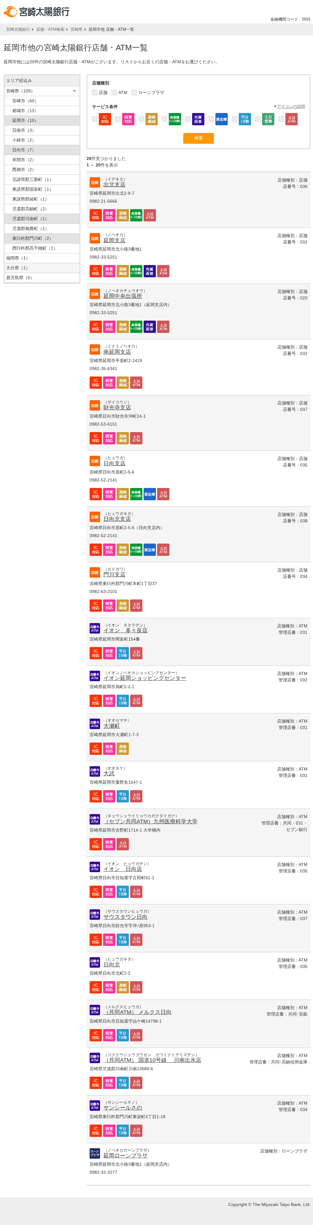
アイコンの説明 (291, 106)
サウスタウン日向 (125, 917)
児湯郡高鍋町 (30, 208)
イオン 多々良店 (125, 630)
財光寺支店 (117, 407)
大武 (108, 774)
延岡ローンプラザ (125, 1156)
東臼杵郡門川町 (32, 238)
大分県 (18, 267)
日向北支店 (117, 519)
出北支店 (114, 184)
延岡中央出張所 (122, 296)
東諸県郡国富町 (32, 189)
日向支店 (114, 463)
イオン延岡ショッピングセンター (144, 678)
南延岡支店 (117, 352)
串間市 (24, 159)
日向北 (111, 965)
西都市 (24, 169)
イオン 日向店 (122, 869)
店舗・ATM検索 (50, 29)
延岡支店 (114, 240)
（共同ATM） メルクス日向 (137, 1012)
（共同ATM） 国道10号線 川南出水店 (152, 1060)
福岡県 (18, 258)
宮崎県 (77, 29)
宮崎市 (25, 100)
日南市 (24, 130)
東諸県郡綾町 (30, 199)
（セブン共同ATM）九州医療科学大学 (150, 821)
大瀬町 (111, 726)
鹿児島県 (20, 277)
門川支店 (114, 575)
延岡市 (25, 120)
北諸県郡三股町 (32, 179)
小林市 (24, 140)
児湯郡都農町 (30, 228)
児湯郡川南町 (30, 218)
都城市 (25, 110)
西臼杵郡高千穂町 (35, 248)
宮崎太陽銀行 (18, 29)
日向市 (24, 149)
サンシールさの (122, 1108)
